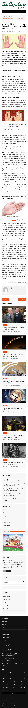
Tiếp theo (21, 299)
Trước (6, 299)
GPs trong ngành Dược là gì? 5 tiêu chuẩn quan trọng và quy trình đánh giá (13, 489)
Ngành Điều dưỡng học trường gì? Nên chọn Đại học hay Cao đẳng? (14, 494)
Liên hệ (13, 705)
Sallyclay (5, 560)
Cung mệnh (6, 509)
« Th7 (3, 697)
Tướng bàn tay (6, 522)
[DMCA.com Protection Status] (7, 570)
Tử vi (4, 519)
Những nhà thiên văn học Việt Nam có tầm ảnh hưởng (13, 499)
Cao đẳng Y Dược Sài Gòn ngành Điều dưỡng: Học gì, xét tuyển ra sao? (12, 479)
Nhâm (5, 331)
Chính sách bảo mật (6, 705)
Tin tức (19, 31)
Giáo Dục (5, 513)
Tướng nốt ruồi (6, 525)
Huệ (4, 31)
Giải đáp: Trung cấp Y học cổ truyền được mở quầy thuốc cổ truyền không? (14, 484)
